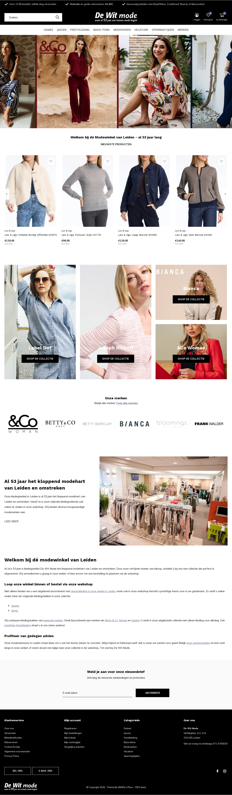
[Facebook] (217, 771)
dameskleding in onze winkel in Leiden (93, 591)
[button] (111, 122)
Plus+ (130, 787)
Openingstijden (163, 29)
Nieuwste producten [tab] (116, 144)
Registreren (70, 728)
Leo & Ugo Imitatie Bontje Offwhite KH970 (31, 234)
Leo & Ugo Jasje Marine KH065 (137, 234)
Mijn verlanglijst (72, 742)
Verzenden (10, 733)
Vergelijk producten (74, 746)
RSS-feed (140, 787)
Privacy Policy (11, 756)
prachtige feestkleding (17, 625)
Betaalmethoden (13, 737)
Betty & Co (111, 620)
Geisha (135, 620)
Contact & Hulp (12, 746)
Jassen (61, 29)
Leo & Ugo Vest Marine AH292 (193, 234)
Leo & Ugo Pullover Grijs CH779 (81, 234)
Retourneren (11, 742)
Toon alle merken (127, 403)
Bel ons (18, 770)
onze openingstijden (198, 643)
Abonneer (152, 692)
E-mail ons (45, 770)
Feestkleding (80, 29)
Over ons (9, 728)
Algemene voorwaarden (17, 751)
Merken (183, 29)
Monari (123, 620)
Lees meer (11, 521)
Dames (48, 29)
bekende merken (53, 620)
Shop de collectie (40, 358)
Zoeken (57, 17)
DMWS (121, 787)
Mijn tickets (70, 737)
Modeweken (122, 29)
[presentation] (6, 194)
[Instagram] (224, 771)
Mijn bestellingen (73, 733)
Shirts (14, 610)
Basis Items (101, 29)
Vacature (141, 29)
